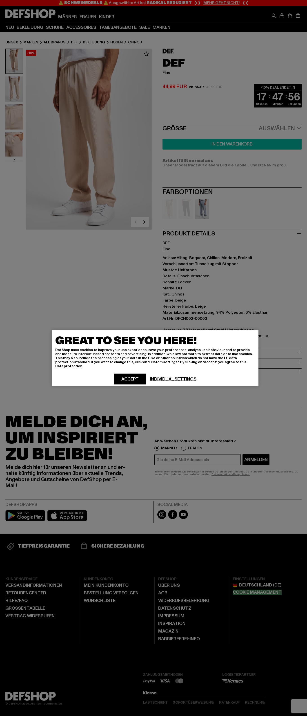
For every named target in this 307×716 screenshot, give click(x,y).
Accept (130, 379)
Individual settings (173, 379)
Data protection (68, 366)
